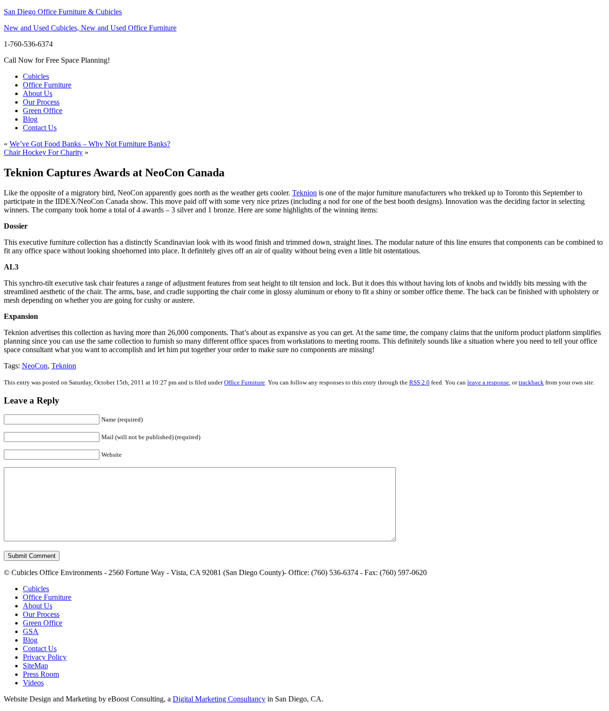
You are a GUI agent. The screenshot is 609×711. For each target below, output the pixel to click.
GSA (31, 631)
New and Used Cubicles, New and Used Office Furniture (90, 28)
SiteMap (35, 666)
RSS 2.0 (419, 382)
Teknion (304, 193)
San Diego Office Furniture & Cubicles (63, 12)
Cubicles (36, 76)
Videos (33, 683)
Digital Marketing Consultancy (219, 699)
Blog (30, 119)
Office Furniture (47, 85)
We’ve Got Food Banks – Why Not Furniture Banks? (90, 144)
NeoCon (35, 366)
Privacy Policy (45, 657)
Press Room (41, 674)
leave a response (488, 382)
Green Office (42, 110)
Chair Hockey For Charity (43, 152)
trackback (531, 382)
